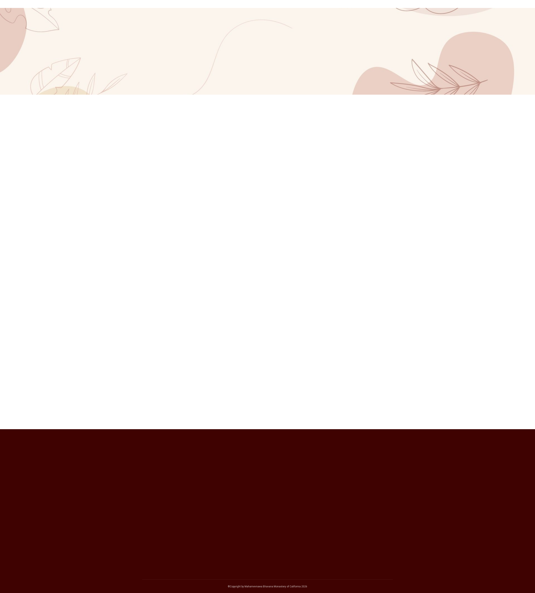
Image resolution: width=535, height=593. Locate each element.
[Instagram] (337, 488)
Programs (347, 22)
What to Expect (296, 22)
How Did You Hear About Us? (165, 519)
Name (147, 471)
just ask (375, 243)
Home (274, 22)
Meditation (369, 22)
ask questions (311, 152)
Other (150, 561)
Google (151, 528)
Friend (151, 555)
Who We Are (324, 22)
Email (147, 495)
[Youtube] (350, 488)
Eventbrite (154, 544)
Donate (408, 22)
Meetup (152, 550)
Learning (390, 22)
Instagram (154, 539)
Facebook (154, 533)
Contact (427, 22)
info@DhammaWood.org (341, 406)
